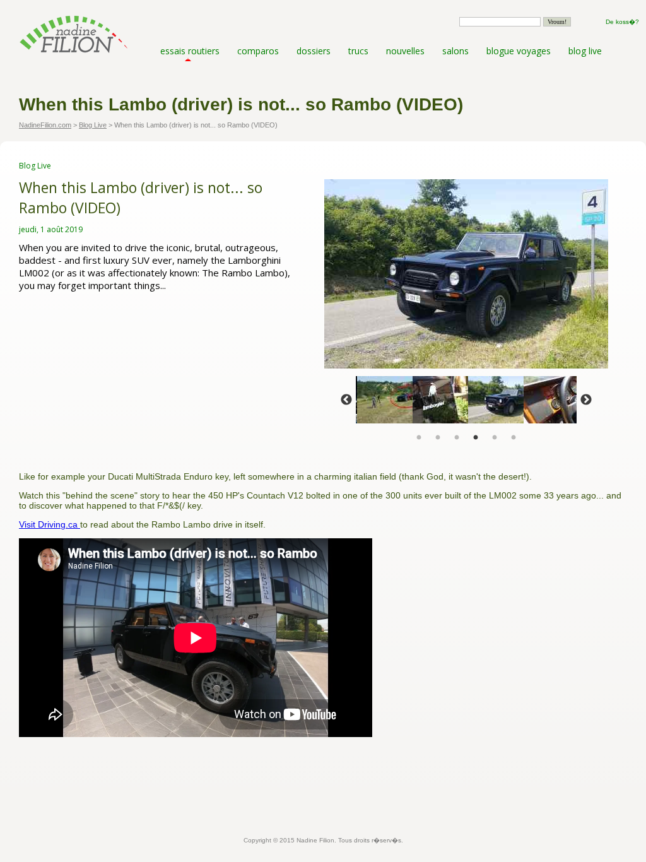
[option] (466, 274)
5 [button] (494, 438)
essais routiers (190, 51)
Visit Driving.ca (49, 524)
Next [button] (586, 400)
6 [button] (513, 438)
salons (455, 51)
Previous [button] (346, 400)
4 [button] (475, 438)
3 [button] (456, 438)
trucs (358, 51)
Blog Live (93, 125)
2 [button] (438, 438)
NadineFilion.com (45, 125)
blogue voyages (518, 51)
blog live (585, 51)
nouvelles (405, 51)
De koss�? (622, 21)
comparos (258, 51)
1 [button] (419, 438)
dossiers (314, 51)
